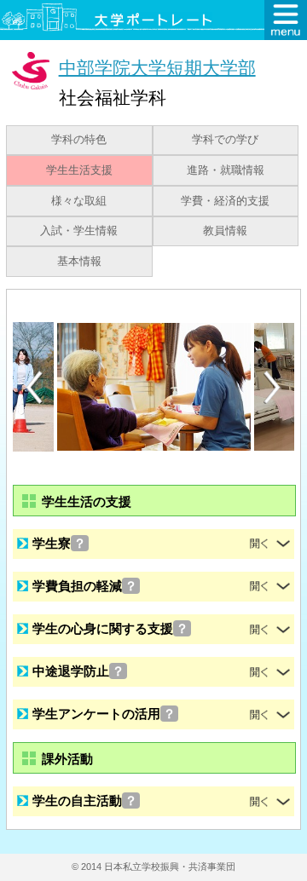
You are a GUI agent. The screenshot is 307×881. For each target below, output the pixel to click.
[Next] (273, 387)
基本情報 (79, 262)
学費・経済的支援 (225, 201)
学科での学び (225, 140)
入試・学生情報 (79, 231)
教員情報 (225, 231)
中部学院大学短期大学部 (157, 67)
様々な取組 (79, 201)
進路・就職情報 (225, 170)
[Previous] (34, 387)
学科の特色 (79, 140)
